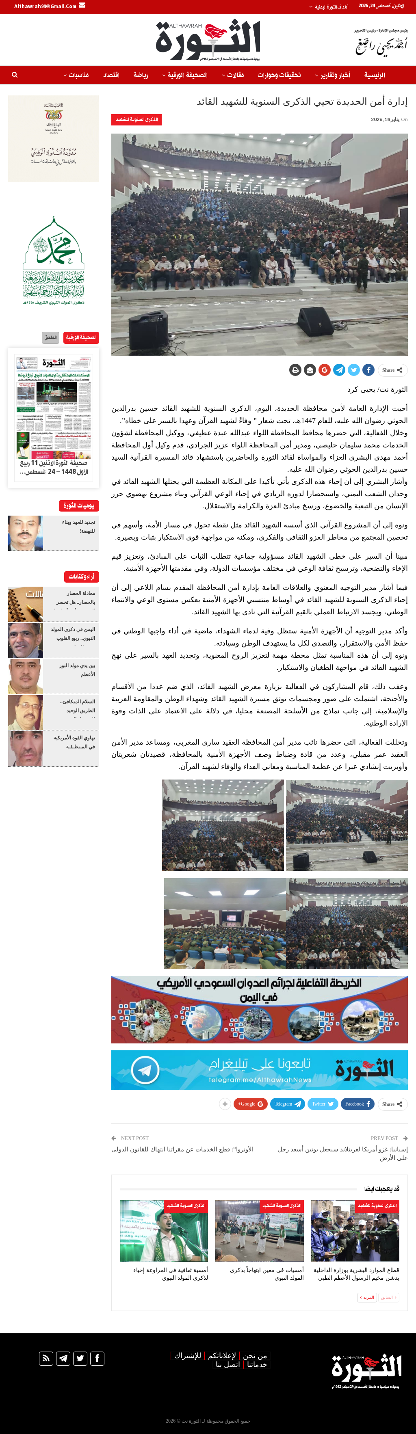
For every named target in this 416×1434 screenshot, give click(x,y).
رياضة (141, 75)
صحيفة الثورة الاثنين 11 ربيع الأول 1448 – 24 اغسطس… (54, 467)
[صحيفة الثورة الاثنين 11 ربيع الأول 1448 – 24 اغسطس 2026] (54, 406)
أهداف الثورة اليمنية (331, 7)
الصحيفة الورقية (188, 75)
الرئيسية (374, 75)
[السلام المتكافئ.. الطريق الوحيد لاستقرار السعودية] (25, 712)
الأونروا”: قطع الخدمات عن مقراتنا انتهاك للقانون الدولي (182, 1149)
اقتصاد (111, 75)
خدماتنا (257, 1365)
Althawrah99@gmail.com (45, 6)
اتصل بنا (228, 1365)
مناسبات (79, 75)
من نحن (255, 1356)
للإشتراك (187, 1356)
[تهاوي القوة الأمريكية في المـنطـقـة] (25, 748)
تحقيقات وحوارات (279, 75)
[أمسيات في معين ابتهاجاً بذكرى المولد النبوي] (259, 1231)
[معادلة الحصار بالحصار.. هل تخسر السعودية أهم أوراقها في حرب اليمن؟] (25, 604)
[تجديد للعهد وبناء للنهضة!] (25, 533)
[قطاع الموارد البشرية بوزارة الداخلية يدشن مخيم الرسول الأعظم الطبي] (355, 1231)
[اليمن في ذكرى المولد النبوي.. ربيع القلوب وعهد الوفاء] (25, 640)
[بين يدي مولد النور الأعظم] (25, 676)
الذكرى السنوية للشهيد (136, 119)
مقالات (236, 75)
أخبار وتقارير (335, 75)
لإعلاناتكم (222, 1356)
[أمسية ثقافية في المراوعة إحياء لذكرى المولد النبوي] (164, 1231)
